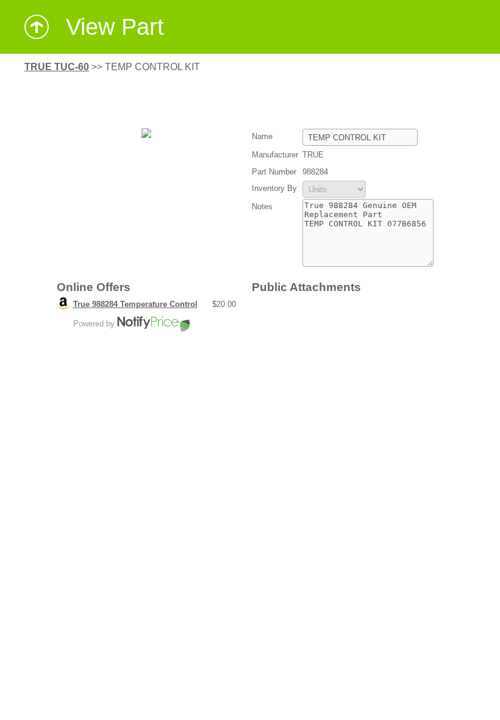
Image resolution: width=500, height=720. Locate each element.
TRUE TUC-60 (56, 67)
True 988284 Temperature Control (135, 304)
